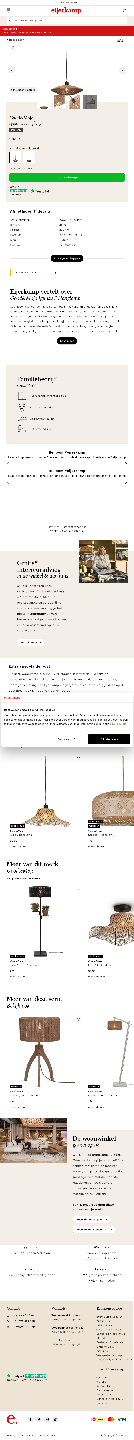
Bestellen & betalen (109, 1342)
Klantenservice (109, 1308)
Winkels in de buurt (109, 1398)
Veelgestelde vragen (110, 1355)
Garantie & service (108, 1329)
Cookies (101, 1403)
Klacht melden (106, 1338)
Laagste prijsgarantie (110, 1333)
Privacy (11, 1435)
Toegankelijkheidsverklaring (115, 1359)
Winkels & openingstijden (67, 531)
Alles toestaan (109, 739)
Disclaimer (27, 1435)
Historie (101, 1381)
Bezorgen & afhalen (109, 1316)
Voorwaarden (47, 1435)
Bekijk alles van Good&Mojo (24, 878)
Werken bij (103, 1386)
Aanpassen (64, 739)
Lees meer (67, 341)
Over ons (102, 1377)
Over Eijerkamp (110, 1369)
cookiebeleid (118, 723)
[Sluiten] (131, 28)
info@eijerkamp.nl (26, 1326)
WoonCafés (104, 1394)
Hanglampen (16, 40)
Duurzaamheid (106, 1390)
